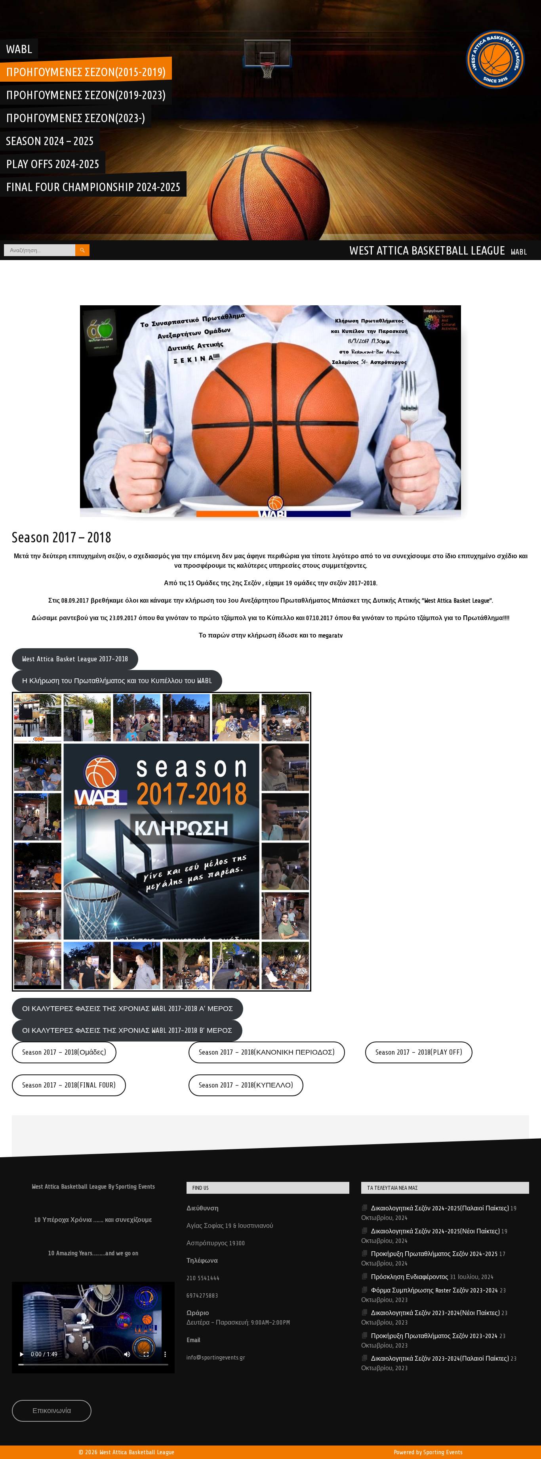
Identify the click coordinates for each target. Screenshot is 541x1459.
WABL (19, 49)
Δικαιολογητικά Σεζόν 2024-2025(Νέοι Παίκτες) (435, 1231)
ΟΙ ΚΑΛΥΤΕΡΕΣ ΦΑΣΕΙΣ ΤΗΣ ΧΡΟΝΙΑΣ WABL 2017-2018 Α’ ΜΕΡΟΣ (127, 1009)
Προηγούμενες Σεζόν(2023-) (75, 117)
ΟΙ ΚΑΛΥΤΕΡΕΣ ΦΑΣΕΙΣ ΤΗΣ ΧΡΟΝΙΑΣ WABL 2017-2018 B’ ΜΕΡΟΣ (127, 1030)
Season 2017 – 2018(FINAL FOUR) (69, 1085)
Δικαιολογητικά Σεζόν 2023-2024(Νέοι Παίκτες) (435, 1313)
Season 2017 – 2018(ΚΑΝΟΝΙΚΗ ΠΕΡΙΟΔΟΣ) (267, 1052)
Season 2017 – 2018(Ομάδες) (64, 1052)
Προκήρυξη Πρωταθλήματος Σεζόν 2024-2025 (434, 1254)
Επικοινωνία (51, 1411)
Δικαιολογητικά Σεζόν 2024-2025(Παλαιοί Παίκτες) (440, 1208)
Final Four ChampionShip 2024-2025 (93, 186)
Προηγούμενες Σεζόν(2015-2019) (86, 72)
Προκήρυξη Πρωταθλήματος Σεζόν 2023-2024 (434, 1336)
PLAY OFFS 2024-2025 (52, 163)
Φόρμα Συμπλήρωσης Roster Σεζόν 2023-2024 (434, 1290)
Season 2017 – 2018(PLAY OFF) (418, 1052)
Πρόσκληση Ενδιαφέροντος (409, 1277)
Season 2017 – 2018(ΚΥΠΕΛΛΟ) (246, 1085)
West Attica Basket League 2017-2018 (75, 659)
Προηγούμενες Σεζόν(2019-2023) (86, 94)
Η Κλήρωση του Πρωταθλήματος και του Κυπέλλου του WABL (117, 681)
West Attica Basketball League (427, 250)
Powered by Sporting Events (428, 1452)
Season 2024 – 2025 (50, 140)
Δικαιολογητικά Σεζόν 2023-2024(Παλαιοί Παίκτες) (440, 1358)
